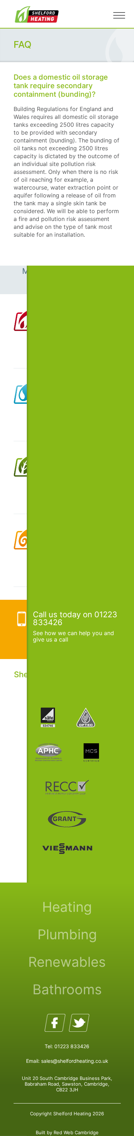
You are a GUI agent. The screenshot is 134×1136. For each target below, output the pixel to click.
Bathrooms (67, 989)
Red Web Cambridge (76, 1132)
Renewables (67, 962)
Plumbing (67, 934)
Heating (67, 907)
